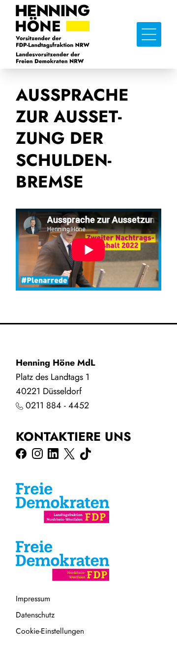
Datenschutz (35, 614)
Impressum (33, 598)
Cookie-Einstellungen (50, 631)
